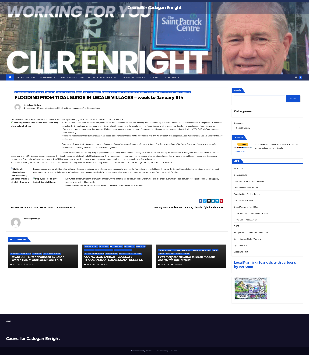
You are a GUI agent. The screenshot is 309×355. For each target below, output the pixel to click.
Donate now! (239, 152)
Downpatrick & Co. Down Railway (249, 181)
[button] (296, 77)
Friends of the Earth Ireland (246, 188)
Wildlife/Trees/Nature (182, 92)
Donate (154, 77)
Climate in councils (134, 77)
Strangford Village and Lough (134, 92)
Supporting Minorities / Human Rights (160, 92)
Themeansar (173, 351)
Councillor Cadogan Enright (154, 7)
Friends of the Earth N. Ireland (247, 194)
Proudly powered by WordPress (142, 351)
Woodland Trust (241, 252)
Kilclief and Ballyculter (123, 250)
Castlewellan (129, 246)
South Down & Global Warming (247, 239)
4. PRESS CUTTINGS (91, 246)
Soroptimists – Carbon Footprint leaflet (251, 233)
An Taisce (238, 169)
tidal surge (96, 108)
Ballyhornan (50, 92)
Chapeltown (140, 246)
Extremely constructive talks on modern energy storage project (186, 258)
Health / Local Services (92, 92)
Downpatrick (37, 253)
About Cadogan (26, 77)
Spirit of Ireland (240, 245)
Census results (240, 175)
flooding (53, 108)
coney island (44, 108)
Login (8, 321)
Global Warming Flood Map (246, 207)
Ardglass (40, 92)
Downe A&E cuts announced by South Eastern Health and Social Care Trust (37, 258)
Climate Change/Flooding (65, 92)
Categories (238, 123)
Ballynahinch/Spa (116, 246)
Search (237, 90)
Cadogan (30, 264)
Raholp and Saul (111, 253)
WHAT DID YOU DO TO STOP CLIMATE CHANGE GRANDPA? (89, 77)
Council (79, 92)
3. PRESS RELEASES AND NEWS (25, 92)
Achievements (47, 77)
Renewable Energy (182, 253)
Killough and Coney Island (111, 92)
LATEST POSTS (171, 77)
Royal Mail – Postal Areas (245, 220)
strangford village (84, 108)
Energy (215, 250)
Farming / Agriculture (166, 253)
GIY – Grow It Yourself (243, 201)
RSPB (237, 226)
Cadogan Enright (33, 105)
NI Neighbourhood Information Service (251, 213)
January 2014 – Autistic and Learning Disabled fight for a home (187, 207)
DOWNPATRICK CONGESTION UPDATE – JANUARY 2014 (44, 207)
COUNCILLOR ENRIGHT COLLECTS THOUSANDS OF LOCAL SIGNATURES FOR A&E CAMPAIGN (113, 260)
